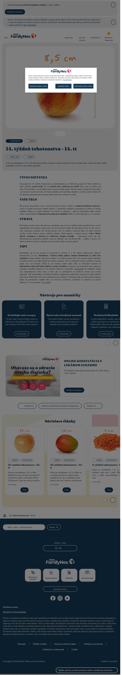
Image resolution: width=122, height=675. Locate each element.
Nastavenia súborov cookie (38, 86)
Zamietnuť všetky (63, 86)
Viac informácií (67, 80)
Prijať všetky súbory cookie (83, 86)
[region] (61, 80)
